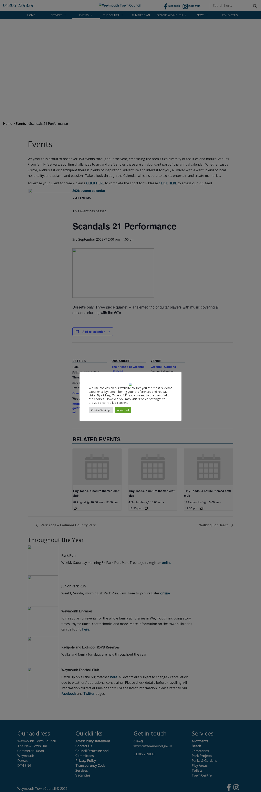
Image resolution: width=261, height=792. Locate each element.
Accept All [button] (123, 410)
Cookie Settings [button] (100, 410)
